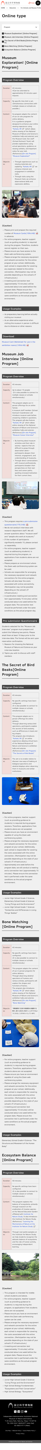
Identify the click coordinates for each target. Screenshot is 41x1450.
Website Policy (16, 1430)
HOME (3, 7)
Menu (38, 2)
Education (13, 7)
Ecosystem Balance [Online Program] (20, 49)
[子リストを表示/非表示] (20, 27)
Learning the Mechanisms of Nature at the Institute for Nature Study (23, 1224)
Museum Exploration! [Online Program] (20, 33)
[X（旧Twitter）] (15, 1411)
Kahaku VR (17, 129)
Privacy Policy (20, 1433)
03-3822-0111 (18, 1425)
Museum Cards (24, 233)
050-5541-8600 (16, 1423)
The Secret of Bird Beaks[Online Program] (21, 41)
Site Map (8, 1430)
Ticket (33, 2)
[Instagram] (22, 1411)
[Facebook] (19, 1411)
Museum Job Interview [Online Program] (21, 37)
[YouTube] (25, 1411)
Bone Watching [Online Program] (18, 46)
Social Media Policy (29, 1430)
